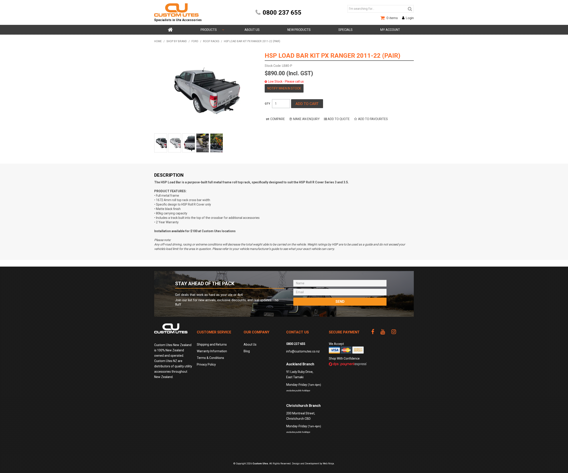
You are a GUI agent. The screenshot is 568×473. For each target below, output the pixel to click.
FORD (194, 41)
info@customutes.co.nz (303, 351)
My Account (390, 30)
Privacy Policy (206, 364)
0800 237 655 (282, 12)
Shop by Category (209, 30)
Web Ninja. (329, 463)
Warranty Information (212, 351)
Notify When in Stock (284, 88)
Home (170, 30)
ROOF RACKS (211, 41)
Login (410, 18)
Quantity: (267, 103)
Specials (345, 30)
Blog (247, 351)
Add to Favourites (373, 119)
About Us (252, 30)
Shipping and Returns (212, 344)
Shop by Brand (176, 41)
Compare (277, 119)
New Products (299, 30)
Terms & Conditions (210, 358)
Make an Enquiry (306, 119)
